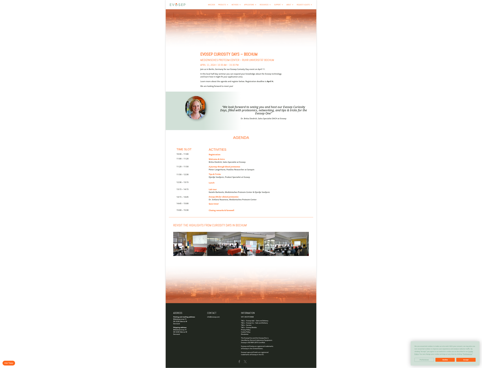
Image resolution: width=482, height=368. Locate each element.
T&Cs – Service (246, 325)
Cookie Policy (245, 332)
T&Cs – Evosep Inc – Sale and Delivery (254, 323)
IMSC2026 (211, 5)
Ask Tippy (8, 363)
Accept (466, 360)
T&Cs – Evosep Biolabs (249, 327)
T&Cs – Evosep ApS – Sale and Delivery (254, 321)
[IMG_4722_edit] (190, 255)
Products (222, 5)
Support (277, 5)
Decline (445, 360)
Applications (249, 5)
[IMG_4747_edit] (258, 255)
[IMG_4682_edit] (224, 255)
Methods (235, 5)
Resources (264, 5)
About (288, 5)
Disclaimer (245, 334)
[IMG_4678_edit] (292, 255)
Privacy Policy (245, 330)
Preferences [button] (467, 354)
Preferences (424, 360)
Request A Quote (303, 5)
